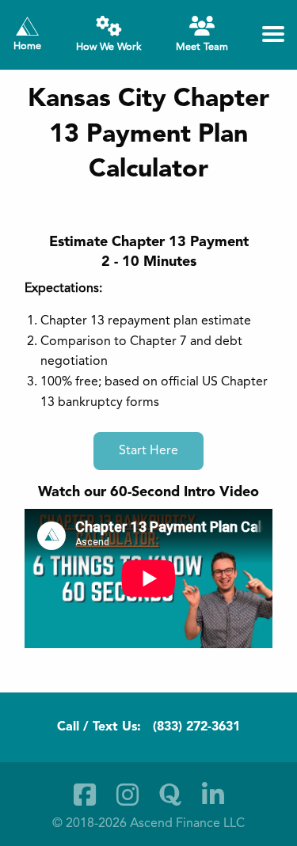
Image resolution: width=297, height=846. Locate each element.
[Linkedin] (213, 794)
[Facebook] (85, 794)
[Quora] (170, 794)
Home (27, 46)
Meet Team (202, 47)
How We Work (108, 47)
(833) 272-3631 (196, 727)
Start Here (148, 451)
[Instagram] (127, 794)
